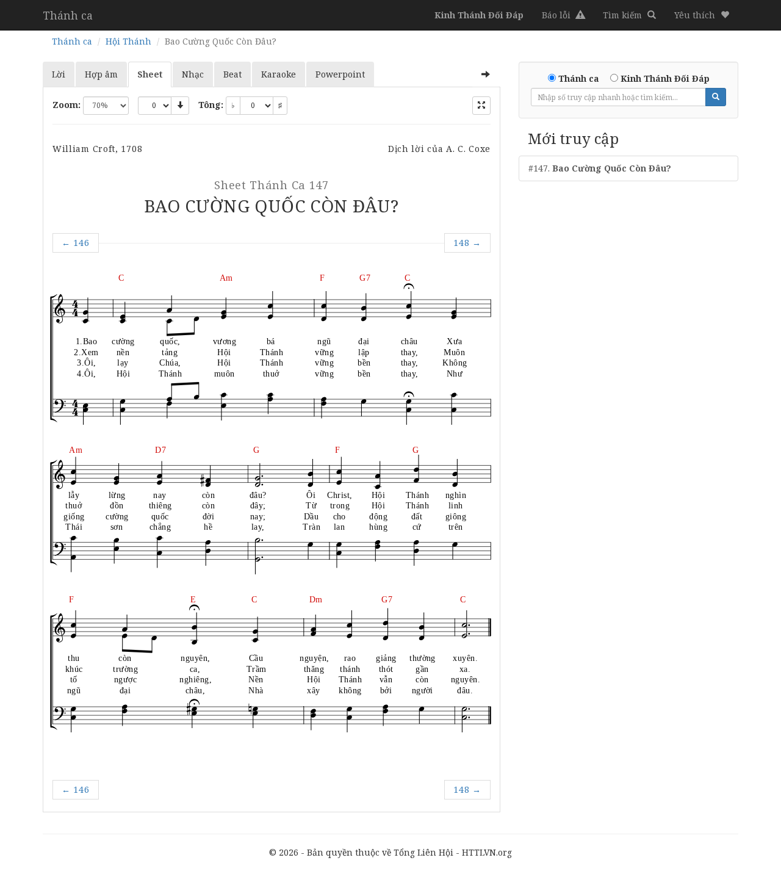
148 (467, 242)
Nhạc (193, 74)
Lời (58, 74)
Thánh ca (68, 15)
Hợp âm (101, 74)
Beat (232, 74)
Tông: (210, 104)
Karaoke (278, 74)
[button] (701, 15)
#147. (599, 168)
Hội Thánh (128, 41)
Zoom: (66, 104)
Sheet (149, 74)
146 (76, 242)
